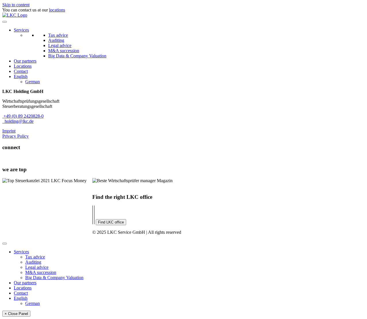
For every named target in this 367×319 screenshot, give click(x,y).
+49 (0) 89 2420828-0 (23, 116)
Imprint (8, 131)
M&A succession (63, 50)
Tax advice (58, 35)
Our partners (25, 61)
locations (57, 9)
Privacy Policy (15, 136)
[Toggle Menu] (4, 22)
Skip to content (16, 4)
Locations (23, 66)
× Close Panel (16, 314)
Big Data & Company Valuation (77, 55)
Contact (21, 71)
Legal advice (59, 45)
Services (21, 30)
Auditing (56, 40)
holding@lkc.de (18, 121)
